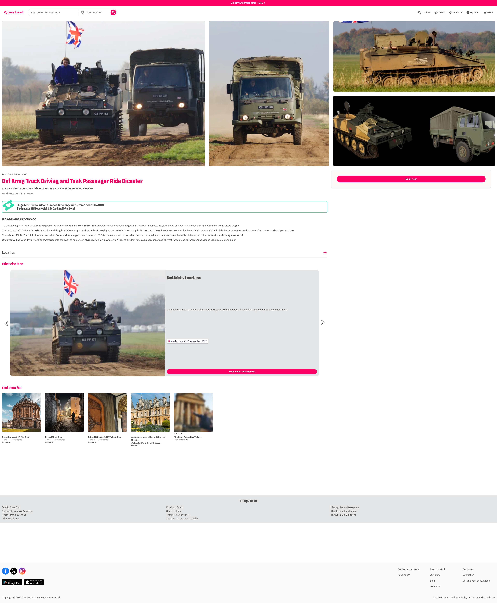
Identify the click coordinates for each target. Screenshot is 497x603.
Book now (411, 178)
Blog (432, 580)
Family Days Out (11, 507)
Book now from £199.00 (242, 371)
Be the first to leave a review (14, 174)
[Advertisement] (248, 475)
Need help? (403, 575)
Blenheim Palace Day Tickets (187, 437)
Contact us (468, 575)
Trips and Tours (10, 518)
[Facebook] (5, 571)
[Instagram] (22, 571)
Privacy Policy (459, 597)
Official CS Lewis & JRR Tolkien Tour (104, 437)
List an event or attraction (476, 580)
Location (8, 252)
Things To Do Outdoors (343, 515)
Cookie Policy (440, 597)
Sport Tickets (173, 511)
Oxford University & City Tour (15, 437)
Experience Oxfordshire (12, 440)
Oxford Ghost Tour (53, 437)
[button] (14, 174)
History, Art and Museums (345, 507)
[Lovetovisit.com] (14, 12)
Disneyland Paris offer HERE (247, 2)
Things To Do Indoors (178, 515)
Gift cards (435, 586)
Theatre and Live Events (343, 511)
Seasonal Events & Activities (17, 511)
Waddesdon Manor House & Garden (146, 443)
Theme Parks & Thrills (14, 515)
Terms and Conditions (483, 597)
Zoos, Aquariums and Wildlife (182, 518)
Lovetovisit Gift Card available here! (55, 208)
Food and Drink (174, 507)
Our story (435, 575)
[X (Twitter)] (13, 571)
